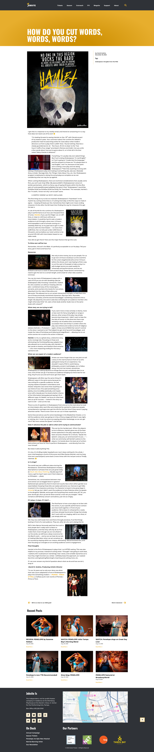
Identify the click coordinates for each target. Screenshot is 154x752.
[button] (125, 5)
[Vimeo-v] (28, 721)
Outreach (79, 5)
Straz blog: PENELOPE (70, 675)
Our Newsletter (32, 744)
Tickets (60, 5)
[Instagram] (40, 715)
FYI (88, 5)
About (116, 5)
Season (69, 5)
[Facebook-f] (28, 715)
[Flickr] (34, 721)
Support (107, 5)
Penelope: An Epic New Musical (38, 739)
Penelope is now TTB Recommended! (41, 675)
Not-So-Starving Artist (34, 742)
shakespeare (99, 61)
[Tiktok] (40, 721)
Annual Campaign (33, 733)
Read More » (29, 646)
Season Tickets (31, 736)
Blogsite (97, 5)
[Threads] (45, 715)
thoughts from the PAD (110, 61)
